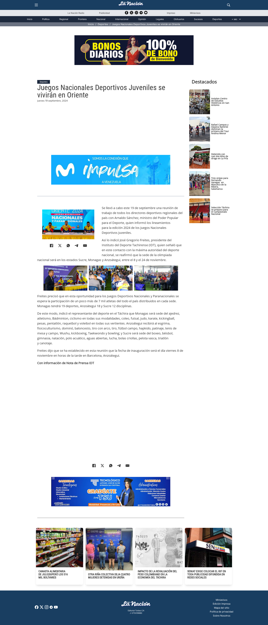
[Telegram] (76, 245)
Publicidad (104, 13)
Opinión (142, 19)
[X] (60, 245)
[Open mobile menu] (36, 5)
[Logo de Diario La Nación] (136, 604)
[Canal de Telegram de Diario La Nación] (141, 13)
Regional (63, 19)
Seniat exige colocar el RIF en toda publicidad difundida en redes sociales (206, 574)
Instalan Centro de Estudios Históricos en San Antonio (220, 101)
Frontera (82, 19)
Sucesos (198, 19)
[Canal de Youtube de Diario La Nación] (146, 13)
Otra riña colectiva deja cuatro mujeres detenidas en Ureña (109, 576)
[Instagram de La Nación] (136, 13)
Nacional (100, 19)
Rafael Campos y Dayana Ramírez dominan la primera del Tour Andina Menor (220, 129)
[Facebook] (51, 245)
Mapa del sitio (221, 607)
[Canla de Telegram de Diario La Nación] (51, 608)
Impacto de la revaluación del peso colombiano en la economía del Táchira (157, 574)
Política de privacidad (221, 611)
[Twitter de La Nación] (131, 13)
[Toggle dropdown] (240, 19)
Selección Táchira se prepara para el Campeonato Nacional (220, 210)
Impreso (171, 13)
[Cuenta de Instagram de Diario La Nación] (46, 608)
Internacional (121, 19)
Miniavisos (195, 13)
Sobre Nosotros (221, 615)
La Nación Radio (76, 13)
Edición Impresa (221, 603)
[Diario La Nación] (130, 4)
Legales (160, 19)
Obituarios (179, 19)
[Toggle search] (228, 5)
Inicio (29, 19)
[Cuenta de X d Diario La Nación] (41, 608)
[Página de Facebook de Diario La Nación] (36, 608)
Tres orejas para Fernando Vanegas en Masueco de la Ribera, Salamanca (219, 183)
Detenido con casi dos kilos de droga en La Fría (219, 156)
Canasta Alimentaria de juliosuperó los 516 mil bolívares (53, 574)
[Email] (85, 245)
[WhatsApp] (68, 245)
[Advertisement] (110, 124)
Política (45, 19)
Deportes (217, 19)
